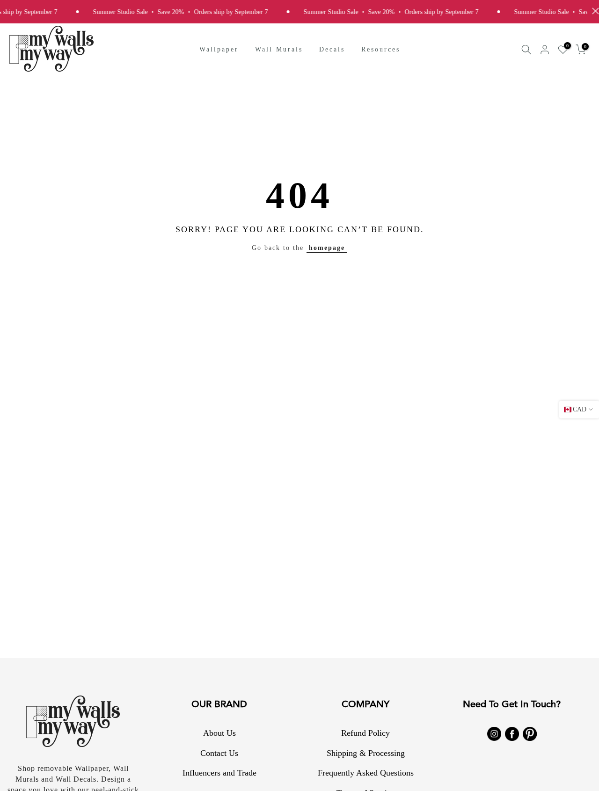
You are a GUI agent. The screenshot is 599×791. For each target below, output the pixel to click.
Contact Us (219, 753)
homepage (327, 247)
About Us (219, 733)
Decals (332, 49)
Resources (380, 49)
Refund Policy (365, 733)
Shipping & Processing (366, 753)
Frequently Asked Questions (366, 772)
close (593, 11)
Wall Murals (279, 49)
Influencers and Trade (219, 772)
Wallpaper (219, 49)
